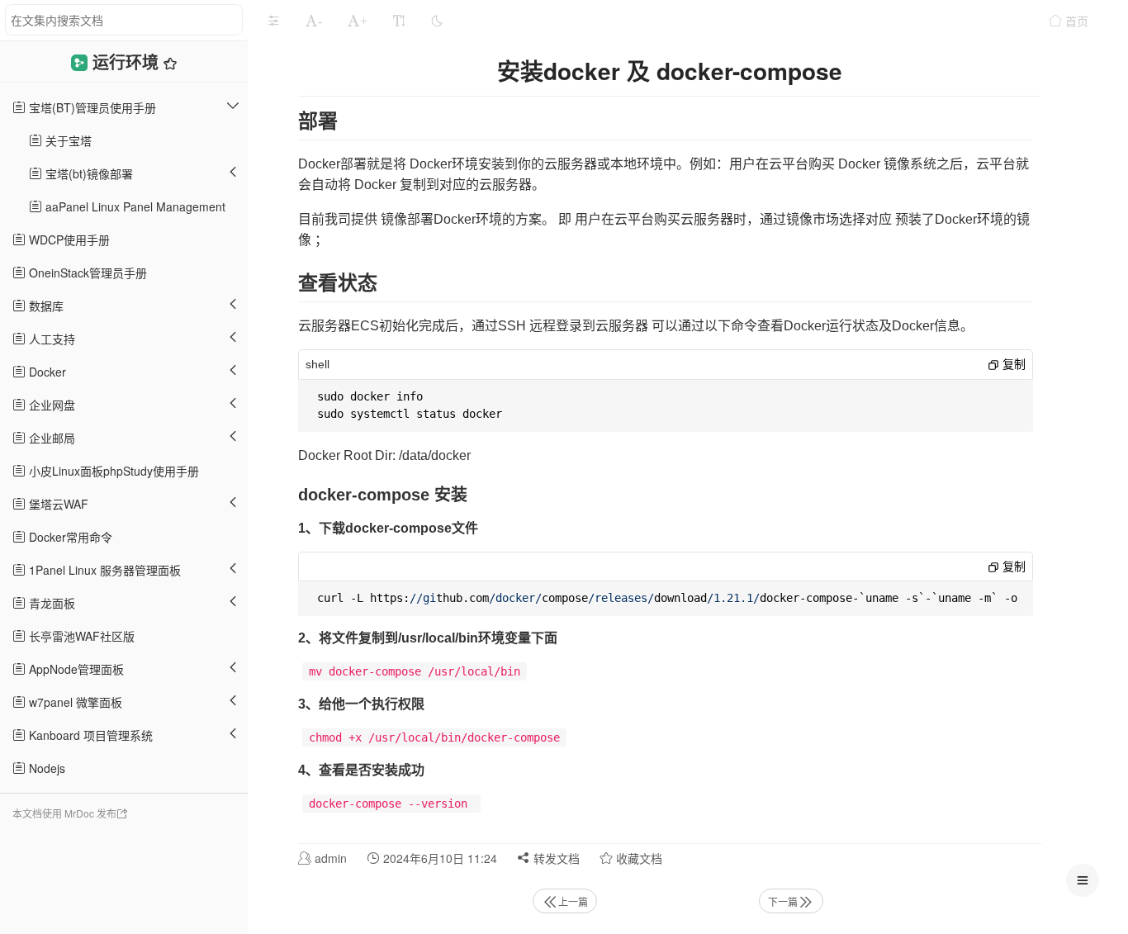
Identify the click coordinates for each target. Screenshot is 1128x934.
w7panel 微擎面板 (74, 702)
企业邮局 (50, 437)
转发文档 (555, 858)
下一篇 (783, 901)
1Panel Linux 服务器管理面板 (103, 570)
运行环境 (128, 61)
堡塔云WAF (57, 503)
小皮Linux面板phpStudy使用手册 (112, 470)
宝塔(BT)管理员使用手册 (91, 107)
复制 (1012, 364)
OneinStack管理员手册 (86, 272)
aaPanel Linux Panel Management (133, 206)
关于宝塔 (67, 140)
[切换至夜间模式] (437, 20)
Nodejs (45, 768)
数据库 (45, 305)
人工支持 (50, 338)
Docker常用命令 (69, 537)
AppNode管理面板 (75, 669)
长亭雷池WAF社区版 (80, 636)
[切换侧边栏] (273, 20)
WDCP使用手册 (68, 239)
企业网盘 (50, 404)
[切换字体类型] (399, 20)
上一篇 (573, 901)
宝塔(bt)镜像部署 (87, 173)
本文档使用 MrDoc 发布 (64, 813)
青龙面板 (50, 603)
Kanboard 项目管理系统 (89, 735)
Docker (46, 371)
